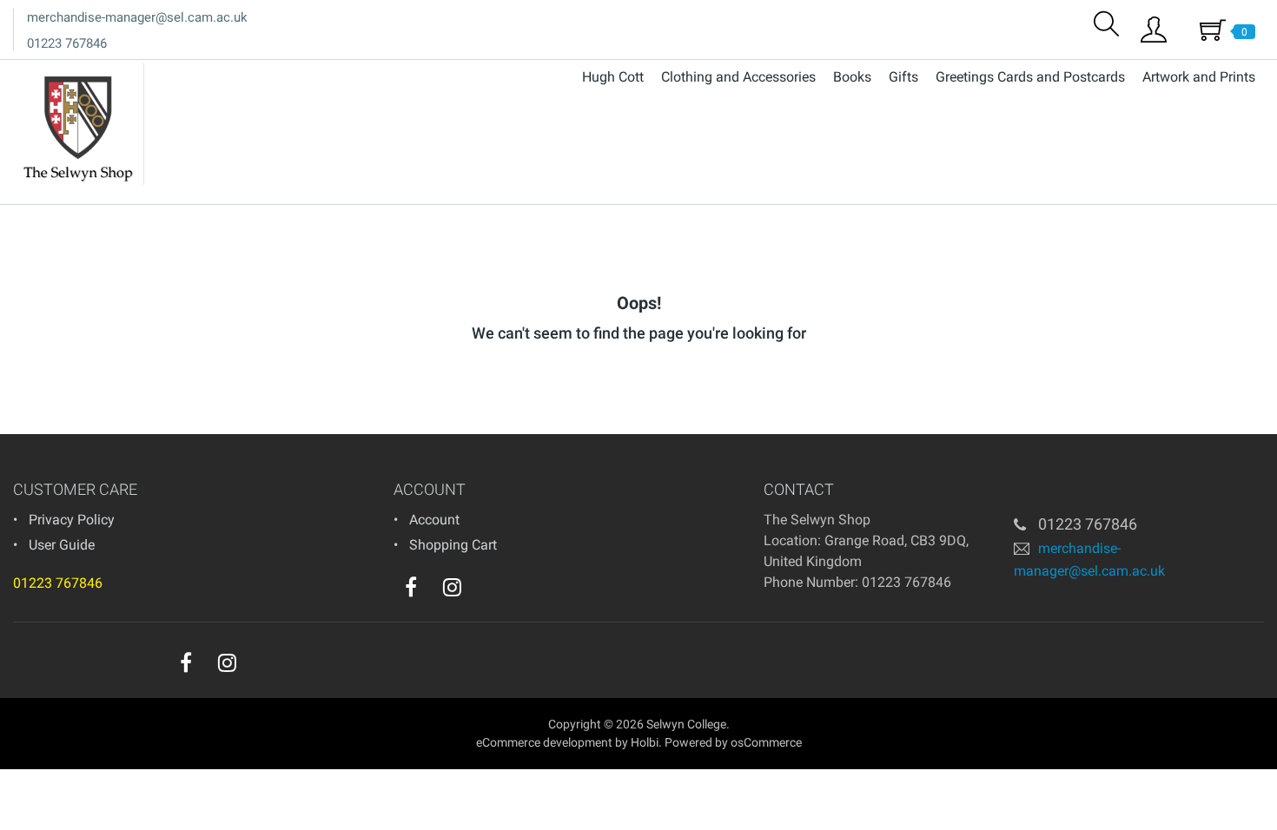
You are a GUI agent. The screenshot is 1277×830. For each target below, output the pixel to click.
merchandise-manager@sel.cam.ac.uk (137, 17)
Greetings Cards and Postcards (1030, 77)
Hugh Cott (613, 77)
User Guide (62, 545)
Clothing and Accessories (738, 77)
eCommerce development (544, 742)
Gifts (903, 77)
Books (852, 77)
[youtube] (487, 591)
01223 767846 (67, 43)
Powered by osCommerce (733, 742)
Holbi (644, 742)
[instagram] (452, 587)
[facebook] (411, 587)
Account (434, 519)
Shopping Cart (453, 545)
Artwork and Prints (1198, 77)
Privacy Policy (72, 519)
